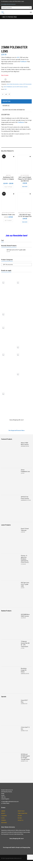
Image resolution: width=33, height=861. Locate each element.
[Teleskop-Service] (23, 390)
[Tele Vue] (8, 390)
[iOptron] (23, 318)
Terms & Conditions (22, 813)
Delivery (20, 815)
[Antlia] (8, 279)
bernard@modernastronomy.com (8, 4)
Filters (2, 818)
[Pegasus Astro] (23, 351)
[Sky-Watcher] (8, 378)
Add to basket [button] (8, 220)
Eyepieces (3, 820)
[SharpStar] (23, 371)
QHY (18, 57)
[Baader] (23, 286)
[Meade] (8, 324)
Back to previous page (9, 17)
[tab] (16, 101)
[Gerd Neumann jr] (8, 311)
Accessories (4, 822)
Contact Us (20, 820)
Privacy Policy (21, 811)
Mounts (3, 813)
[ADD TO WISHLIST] (13, 156)
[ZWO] (23, 410)
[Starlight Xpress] (8, 384)
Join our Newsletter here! (16, 235)
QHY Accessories (27, 84)
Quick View (6, 170)
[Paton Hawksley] (8, 351)
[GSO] (23, 311)
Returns (20, 818)
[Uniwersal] (8, 404)
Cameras (3, 811)
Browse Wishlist (6, 82)
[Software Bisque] (23, 378)
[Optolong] (23, 344)
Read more (24, 186)
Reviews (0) (6, 105)
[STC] (23, 384)
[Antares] (23, 273)
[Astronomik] (8, 286)
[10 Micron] (8, 273)
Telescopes (4, 815)
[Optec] (8, 344)
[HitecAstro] (8, 318)
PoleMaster (23, 61)
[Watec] (8, 410)
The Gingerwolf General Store (16, 430)
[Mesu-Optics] (23, 324)
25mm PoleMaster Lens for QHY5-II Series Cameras (15, 86)
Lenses (21, 84)
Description (6, 101)
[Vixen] (23, 404)
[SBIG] (8, 371)
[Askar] (23, 279)
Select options (8, 186)
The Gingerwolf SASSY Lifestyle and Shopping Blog (16, 847)
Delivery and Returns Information (14, 110)
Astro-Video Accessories (13, 84)
